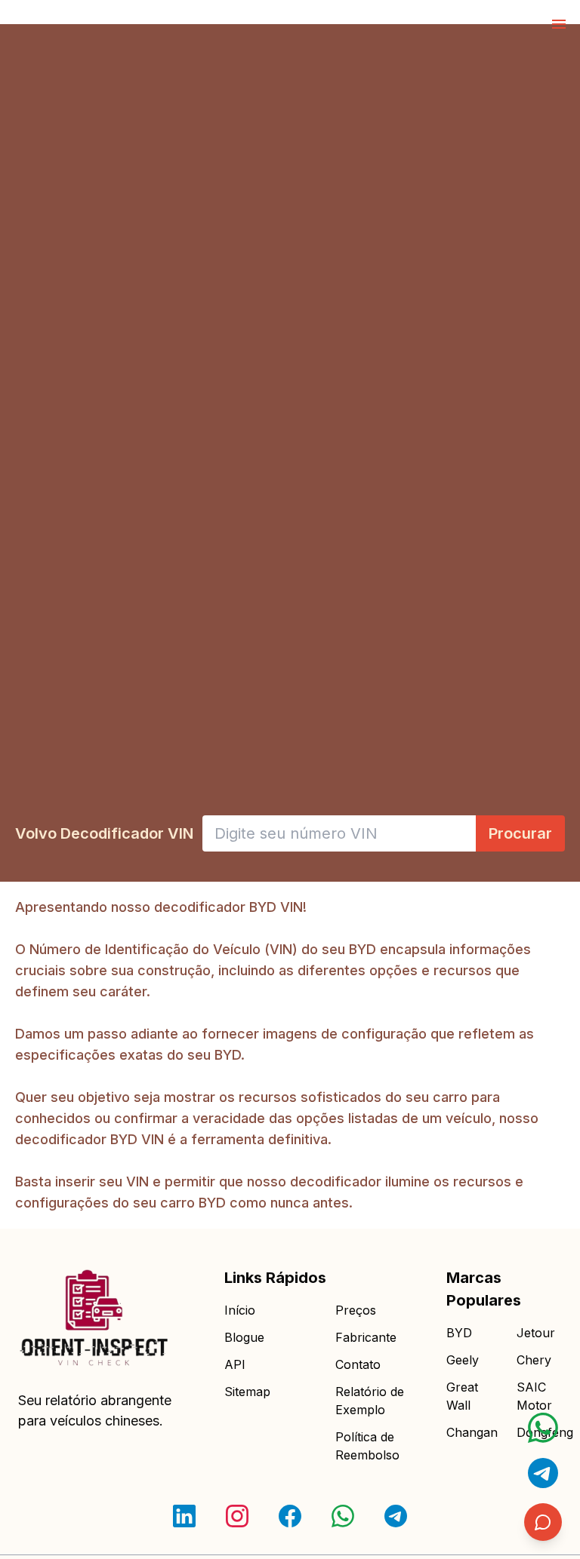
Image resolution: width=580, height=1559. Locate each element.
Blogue (244, 1337)
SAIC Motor (534, 1396)
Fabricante (365, 1337)
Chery (534, 1359)
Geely (462, 1359)
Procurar (520, 833)
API (234, 1364)
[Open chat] (543, 1428)
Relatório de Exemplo (369, 1400)
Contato (358, 1364)
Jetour (536, 1332)
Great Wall (462, 1396)
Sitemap (247, 1391)
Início (239, 1310)
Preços (355, 1310)
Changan (469, 1432)
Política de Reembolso (367, 1445)
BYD (459, 1332)
